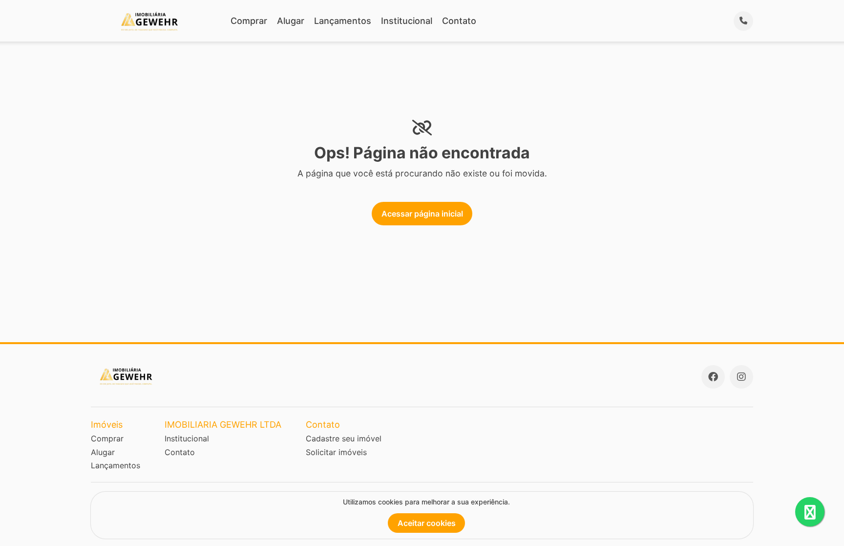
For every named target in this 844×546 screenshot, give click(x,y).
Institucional (406, 21)
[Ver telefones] (743, 21)
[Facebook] (713, 377)
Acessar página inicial (422, 213)
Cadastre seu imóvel (343, 438)
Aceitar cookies (427, 523)
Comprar (249, 21)
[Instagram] (741, 377)
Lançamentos (342, 21)
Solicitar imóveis (336, 452)
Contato (459, 21)
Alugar (290, 21)
